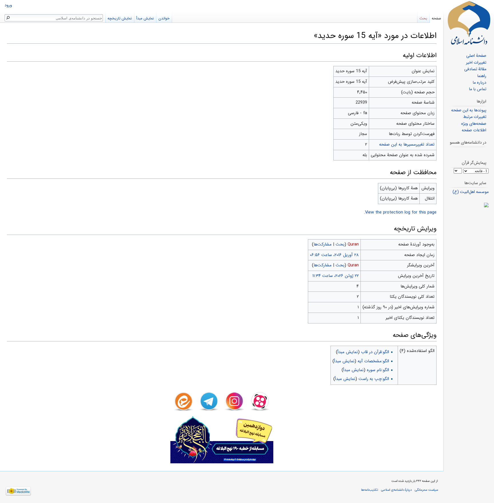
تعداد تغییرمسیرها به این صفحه (407, 144)
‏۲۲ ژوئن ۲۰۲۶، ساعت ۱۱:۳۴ (335, 275)
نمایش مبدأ (348, 352)
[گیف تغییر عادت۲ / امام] (469, 205)
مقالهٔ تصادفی (475, 69)
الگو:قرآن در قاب (375, 352)
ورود (8, 5)
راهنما (481, 76)
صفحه (436, 18)
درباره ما (479, 82)
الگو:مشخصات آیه (373, 361)
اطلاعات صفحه (474, 130)
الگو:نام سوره (378, 370)
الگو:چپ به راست (373, 378)
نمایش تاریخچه (119, 18)
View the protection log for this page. (400, 212)
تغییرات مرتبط (474, 117)
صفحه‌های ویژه (473, 123)
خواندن (164, 18)
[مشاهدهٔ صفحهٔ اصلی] (469, 23)
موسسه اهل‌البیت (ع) (471, 192)
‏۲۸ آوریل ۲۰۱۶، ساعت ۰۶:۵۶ (334, 254)
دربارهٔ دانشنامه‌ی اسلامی (396, 489)
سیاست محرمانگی (426, 489)
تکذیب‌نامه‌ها (369, 489)
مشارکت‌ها (323, 244)
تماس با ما (477, 89)
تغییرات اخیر (476, 62)
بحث (340, 244)
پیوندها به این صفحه (468, 110)
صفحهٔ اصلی (476, 56)
